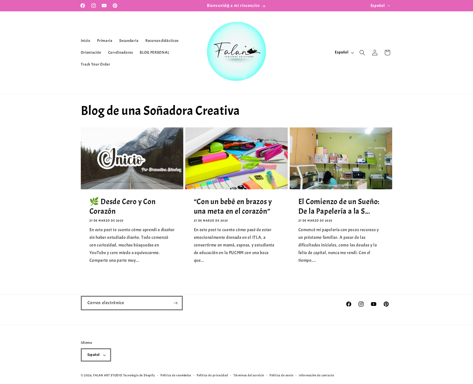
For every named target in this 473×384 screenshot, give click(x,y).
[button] (362, 52)
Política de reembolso (175, 375)
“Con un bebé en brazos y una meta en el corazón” (233, 206)
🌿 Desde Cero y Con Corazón (122, 206)
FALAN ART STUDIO (107, 375)
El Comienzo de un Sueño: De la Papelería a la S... (339, 206)
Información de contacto (316, 375)
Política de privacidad (212, 375)
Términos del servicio (249, 375)
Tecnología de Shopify (139, 375)
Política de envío (281, 375)
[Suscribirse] (175, 303)
